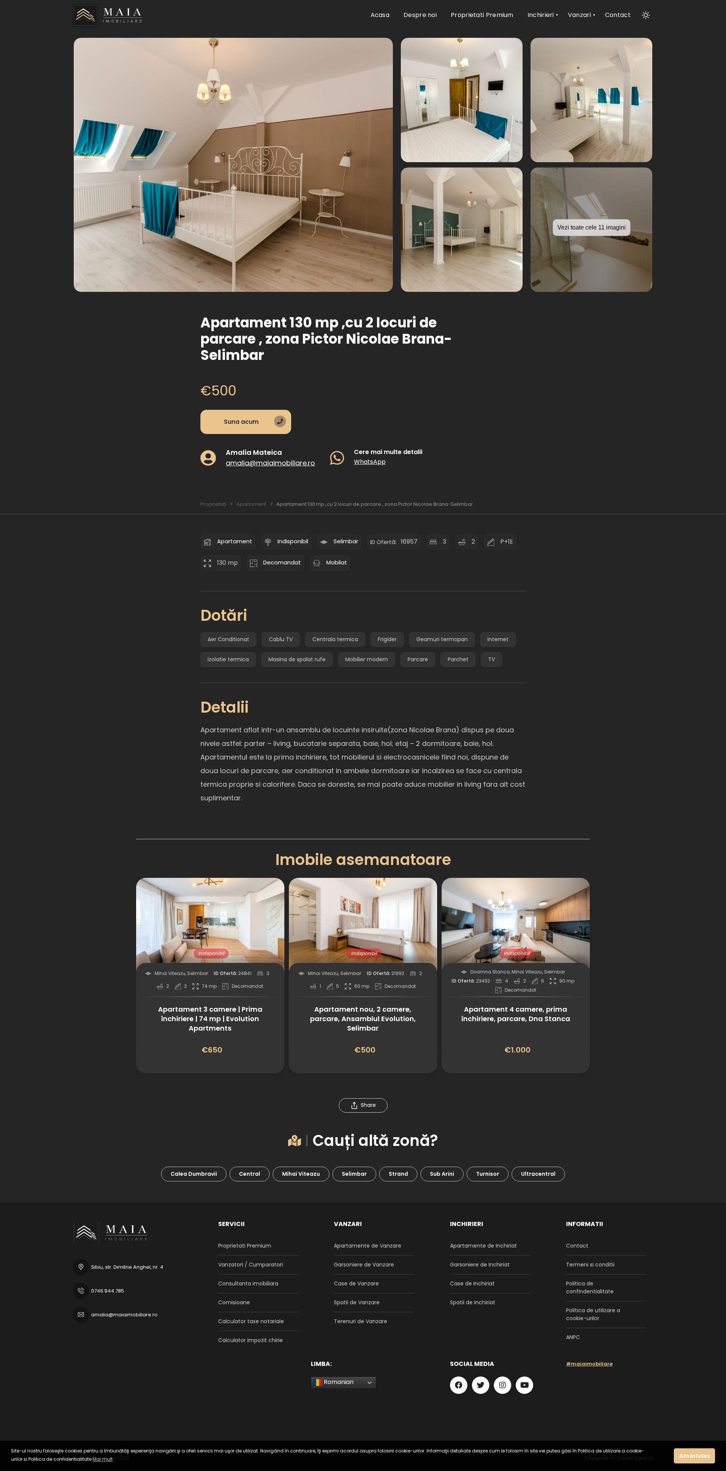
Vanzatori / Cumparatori (250, 1264)
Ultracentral (538, 1174)
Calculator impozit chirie (250, 1340)
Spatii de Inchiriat (472, 1302)
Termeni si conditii (590, 1264)
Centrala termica (335, 639)
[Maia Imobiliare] (108, 15)
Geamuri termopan (442, 639)
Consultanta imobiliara (248, 1283)
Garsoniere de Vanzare (364, 1264)
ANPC (573, 1337)
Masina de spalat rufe (297, 659)
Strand (398, 1174)
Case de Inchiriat (472, 1283)
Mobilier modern (366, 659)
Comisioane (234, 1302)
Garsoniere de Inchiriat (480, 1264)
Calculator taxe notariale (251, 1321)
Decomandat (282, 562)
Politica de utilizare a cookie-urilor (593, 1314)
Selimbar (346, 541)
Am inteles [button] (694, 1456)
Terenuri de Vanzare (360, 1321)
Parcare (418, 659)
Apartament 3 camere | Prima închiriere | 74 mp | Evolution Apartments (210, 1018)
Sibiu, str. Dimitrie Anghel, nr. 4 (127, 1267)
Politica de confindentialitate (590, 1287)
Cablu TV (281, 639)
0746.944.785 (107, 1290)
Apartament (234, 541)
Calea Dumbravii (194, 1174)
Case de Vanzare (356, 1283)
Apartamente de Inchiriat (483, 1245)
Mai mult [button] (103, 1459)
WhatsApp (370, 461)
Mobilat (336, 562)
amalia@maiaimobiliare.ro (270, 462)
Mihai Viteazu (301, 1174)
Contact (577, 1245)
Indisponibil (293, 541)
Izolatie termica (228, 659)
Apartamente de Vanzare (367, 1245)
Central (249, 1174)
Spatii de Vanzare (357, 1302)
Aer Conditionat (228, 639)
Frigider (387, 639)
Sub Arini (442, 1174)
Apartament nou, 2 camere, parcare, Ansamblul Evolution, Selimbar (363, 1018)
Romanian (338, 1382)
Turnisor (487, 1174)
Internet (498, 639)
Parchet (458, 659)
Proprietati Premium (244, 1245)
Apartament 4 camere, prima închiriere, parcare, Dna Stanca (515, 1013)
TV (491, 659)
